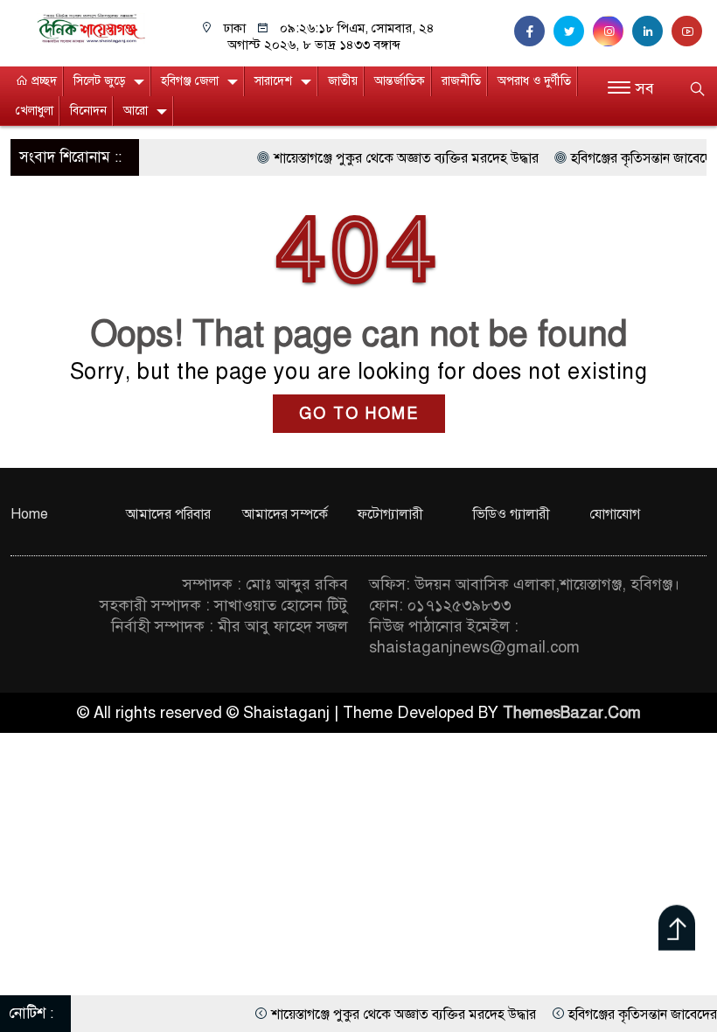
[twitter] (573, 31)
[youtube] (689, 31)
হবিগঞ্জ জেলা (190, 80)
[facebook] (533, 31)
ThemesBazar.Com (572, 712)
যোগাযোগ (614, 514)
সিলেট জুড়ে (99, 80)
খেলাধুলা (34, 110)
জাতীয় (343, 80)
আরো (135, 110)
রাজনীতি (461, 80)
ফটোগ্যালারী (390, 514)
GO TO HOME (359, 413)
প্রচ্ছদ (42, 80)
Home (29, 514)
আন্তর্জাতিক (399, 80)
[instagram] (612, 31)
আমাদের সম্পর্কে (285, 514)
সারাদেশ (273, 80)
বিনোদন (88, 110)
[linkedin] (652, 31)
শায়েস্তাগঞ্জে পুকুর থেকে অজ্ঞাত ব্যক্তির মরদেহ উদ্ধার (391, 158)
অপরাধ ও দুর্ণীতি (534, 80)
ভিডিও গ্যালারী (511, 514)
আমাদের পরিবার (168, 514)
